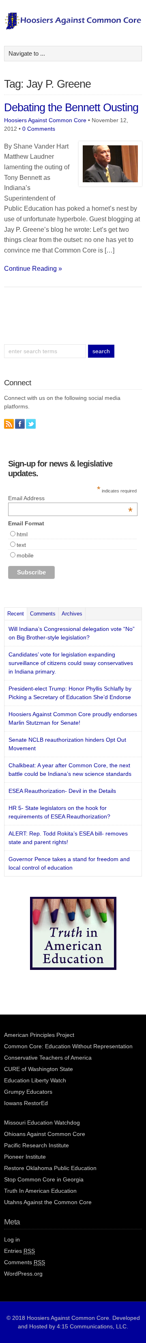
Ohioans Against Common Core (44, 1134)
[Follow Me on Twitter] (31, 424)
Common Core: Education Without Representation (68, 1046)
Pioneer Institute (25, 1156)
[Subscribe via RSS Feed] (9, 424)
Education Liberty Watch (35, 1080)
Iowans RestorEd (26, 1103)
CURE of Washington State (38, 1069)
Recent (15, 614)
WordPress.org (23, 1273)
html (22, 534)
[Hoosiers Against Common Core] (73, 27)
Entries (19, 1251)
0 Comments (38, 128)
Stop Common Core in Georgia (44, 1179)
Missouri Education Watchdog (42, 1122)
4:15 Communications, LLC (92, 1326)
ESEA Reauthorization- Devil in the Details (62, 791)
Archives (72, 614)
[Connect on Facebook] (20, 424)
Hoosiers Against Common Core (45, 120)
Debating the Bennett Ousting (71, 107)
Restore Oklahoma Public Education (50, 1168)
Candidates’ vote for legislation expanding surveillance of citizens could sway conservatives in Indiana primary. (71, 663)
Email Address (70, 498)
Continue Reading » (33, 268)
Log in (12, 1239)
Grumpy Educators (28, 1091)
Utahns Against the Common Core (48, 1202)
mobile (25, 555)
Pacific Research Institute (36, 1145)
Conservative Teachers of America (48, 1057)
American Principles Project (39, 1035)
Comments (43, 614)
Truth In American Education (40, 1191)
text (21, 545)
